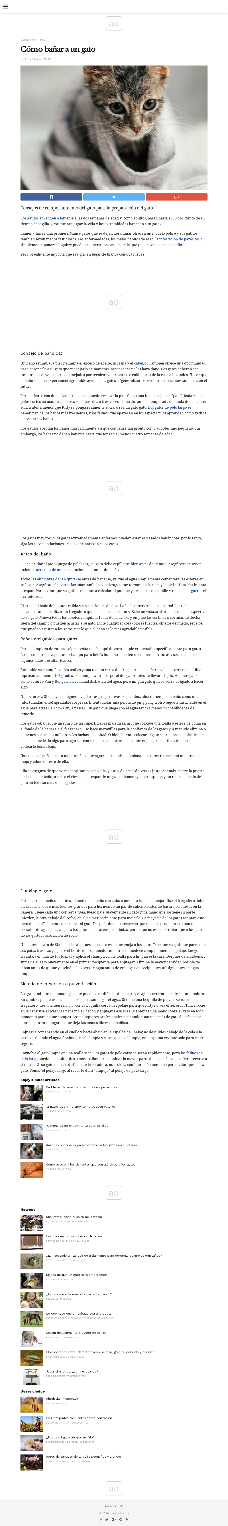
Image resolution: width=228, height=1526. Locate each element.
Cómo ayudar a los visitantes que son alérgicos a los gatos (90, 1164)
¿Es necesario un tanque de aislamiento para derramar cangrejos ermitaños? (104, 1255)
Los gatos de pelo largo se (169, 407)
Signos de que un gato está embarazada (77, 1274)
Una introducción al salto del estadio (74, 1217)
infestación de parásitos (179, 239)
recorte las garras (187, 591)
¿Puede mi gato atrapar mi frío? (70, 1437)
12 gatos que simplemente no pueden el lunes (81, 1106)
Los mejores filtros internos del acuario (76, 1236)
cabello (140, 363)
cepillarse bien (125, 564)
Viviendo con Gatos (32, 40)
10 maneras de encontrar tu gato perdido (77, 1125)
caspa (121, 363)
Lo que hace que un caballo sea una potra (78, 1313)
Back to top (114, 1505)
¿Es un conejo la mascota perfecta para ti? (79, 1294)
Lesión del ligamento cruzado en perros (76, 1332)
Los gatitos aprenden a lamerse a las (51, 218)
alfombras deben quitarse (59, 579)
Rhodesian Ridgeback (62, 1398)
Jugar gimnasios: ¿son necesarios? (72, 1371)
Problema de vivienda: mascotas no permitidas (81, 1087)
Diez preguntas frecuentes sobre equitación (79, 1418)
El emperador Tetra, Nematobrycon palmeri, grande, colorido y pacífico (100, 1352)
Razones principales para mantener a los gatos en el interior (91, 1145)
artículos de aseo (50, 570)
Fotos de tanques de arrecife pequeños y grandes (84, 1456)
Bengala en (64, 681)
